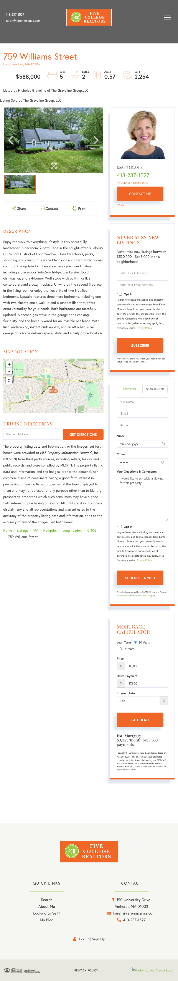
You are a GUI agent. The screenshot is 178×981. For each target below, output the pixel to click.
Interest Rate (126, 693)
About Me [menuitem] (46, 906)
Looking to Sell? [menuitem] (46, 913)
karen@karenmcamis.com (23, 21)
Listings (22, 530)
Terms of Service (142, 595)
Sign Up (98, 938)
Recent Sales (140, 183)
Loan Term (124, 642)
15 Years (128, 649)
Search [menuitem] (46, 899)
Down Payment (127, 676)
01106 (91, 530)
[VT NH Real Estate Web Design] (153, 970)
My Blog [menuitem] (47, 919)
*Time (121, 454)
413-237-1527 (14, 15)
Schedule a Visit (155, 389)
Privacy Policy (144, 328)
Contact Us (129, 389)
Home (7, 530)
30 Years (144, 642)
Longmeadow (72, 530)
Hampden (50, 530)
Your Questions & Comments (137, 471)
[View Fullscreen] (9, 380)
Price (120, 658)
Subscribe (140, 345)
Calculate (140, 720)
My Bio (121, 204)
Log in (84, 938)
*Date (121, 436)
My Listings (123, 183)
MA (35, 530)
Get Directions (83, 434)
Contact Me (140, 194)
